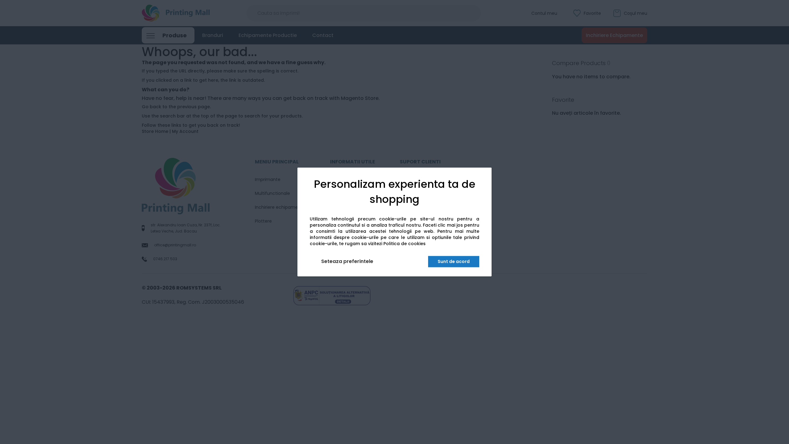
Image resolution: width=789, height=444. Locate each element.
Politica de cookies (404, 244)
